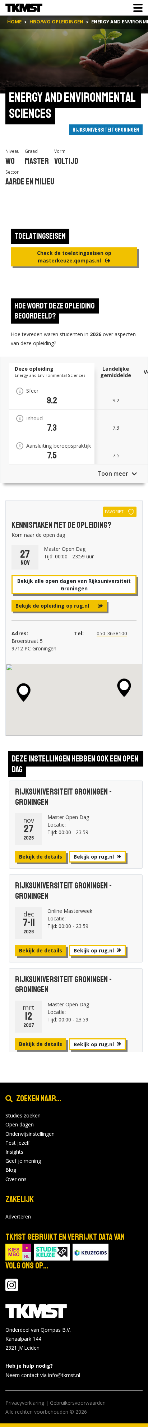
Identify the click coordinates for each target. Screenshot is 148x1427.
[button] (124, 688)
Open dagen (19, 1124)
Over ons (16, 1179)
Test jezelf (17, 1142)
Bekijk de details (40, 856)
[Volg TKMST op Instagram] (11, 1288)
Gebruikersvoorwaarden (78, 1402)
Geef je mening (23, 1160)
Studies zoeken (23, 1115)
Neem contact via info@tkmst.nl (42, 1375)
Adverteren (18, 1216)
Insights (14, 1151)
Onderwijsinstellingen (30, 1133)
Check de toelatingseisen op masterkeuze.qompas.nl (74, 257)
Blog (10, 1169)
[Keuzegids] (90, 1251)
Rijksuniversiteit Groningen (106, 129)
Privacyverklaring (24, 1402)
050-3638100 (112, 633)
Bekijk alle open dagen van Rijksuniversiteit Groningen (74, 584)
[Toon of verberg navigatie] (136, 8)
